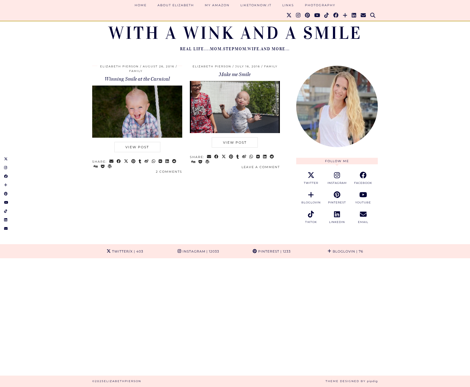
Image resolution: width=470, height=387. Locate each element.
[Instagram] (298, 15)
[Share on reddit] (174, 161)
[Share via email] (111, 161)
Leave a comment (261, 167)
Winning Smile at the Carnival (137, 79)
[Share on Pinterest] (133, 161)
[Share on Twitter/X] (126, 161)
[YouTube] (317, 15)
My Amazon (217, 5)
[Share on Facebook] (119, 161)
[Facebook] (336, 15)
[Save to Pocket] (103, 166)
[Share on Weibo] (146, 161)
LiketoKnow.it (255, 5)
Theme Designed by (352, 381)
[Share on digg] (96, 166)
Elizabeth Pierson (119, 66)
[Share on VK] (160, 161)
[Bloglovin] (345, 15)
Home (141, 5)
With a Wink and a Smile (235, 33)
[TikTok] (326, 15)
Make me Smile (235, 74)
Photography (320, 5)
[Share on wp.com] (110, 166)
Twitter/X (127, 251)
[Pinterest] (307, 15)
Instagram (200, 251)
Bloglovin (347, 251)
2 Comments (169, 172)
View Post (137, 147)
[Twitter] (289, 15)
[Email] (363, 15)
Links (288, 5)
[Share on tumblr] (140, 161)
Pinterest (274, 251)
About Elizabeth (175, 5)
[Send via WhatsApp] (153, 161)
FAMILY (136, 71)
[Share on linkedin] (167, 161)
